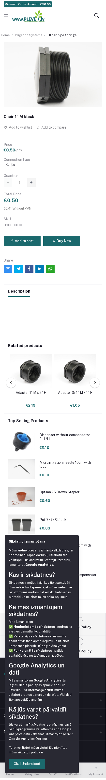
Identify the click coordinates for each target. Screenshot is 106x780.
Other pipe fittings (61, 35)
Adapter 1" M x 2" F (31, 393)
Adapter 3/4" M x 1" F (75, 393)
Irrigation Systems (28, 35)
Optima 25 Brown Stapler (59, 492)
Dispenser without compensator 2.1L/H (65, 437)
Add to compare (53, 127)
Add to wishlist (20, 127)
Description (19, 291)
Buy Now (63, 241)
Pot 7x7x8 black (53, 520)
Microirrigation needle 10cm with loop (65, 465)
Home (5, 35)
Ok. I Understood (27, 764)
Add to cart (24, 241)
